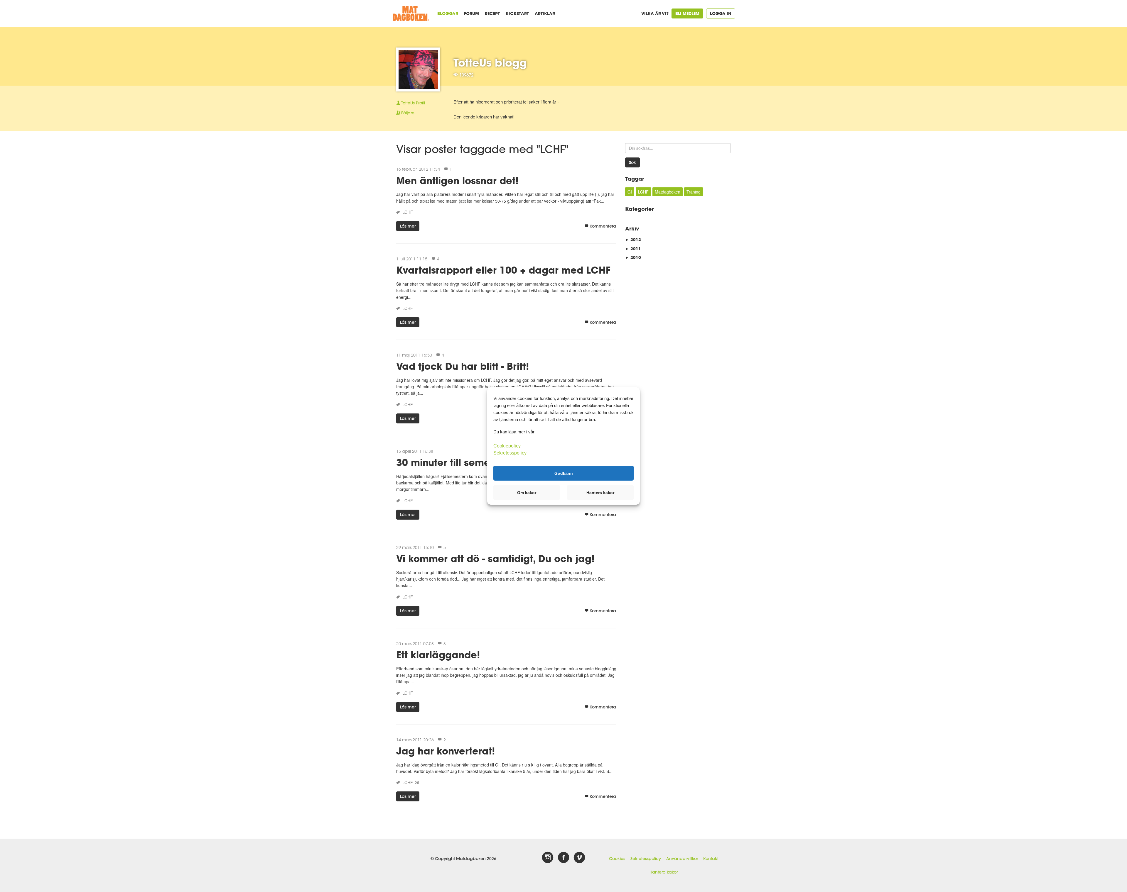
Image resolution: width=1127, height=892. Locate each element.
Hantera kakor (663, 872)
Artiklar (545, 13)
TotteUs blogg (490, 62)
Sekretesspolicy (645, 858)
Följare (407, 113)
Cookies (617, 858)
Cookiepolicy (507, 445)
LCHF (407, 212)
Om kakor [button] (526, 492)
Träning (693, 192)
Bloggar (447, 13)
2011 (633, 248)
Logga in (720, 13)
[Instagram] (548, 858)
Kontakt (710, 858)
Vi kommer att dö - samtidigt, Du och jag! (495, 558)
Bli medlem (687, 13)
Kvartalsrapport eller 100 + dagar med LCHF (503, 270)
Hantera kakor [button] (600, 492)
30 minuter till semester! (453, 462)
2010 (633, 257)
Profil (413, 103)
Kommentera (603, 226)
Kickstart (517, 13)
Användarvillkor (682, 858)
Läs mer (408, 226)
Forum (471, 13)
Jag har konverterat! (445, 751)
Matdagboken (667, 192)
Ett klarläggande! (438, 654)
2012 (633, 239)
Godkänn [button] (563, 473)
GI (417, 782)
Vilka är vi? (655, 13)
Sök (632, 162)
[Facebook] (563, 858)
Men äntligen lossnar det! (457, 180)
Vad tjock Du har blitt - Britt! (462, 366)
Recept (492, 13)
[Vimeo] (579, 858)
